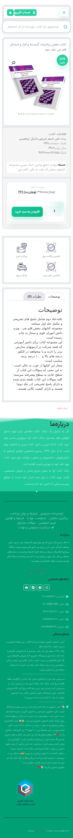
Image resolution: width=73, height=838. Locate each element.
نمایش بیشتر (36, 570)
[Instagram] (47, 587)
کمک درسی (27, 165)
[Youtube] (26, 587)
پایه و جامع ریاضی (45, 165)
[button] (22, 12)
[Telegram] (40, 587)
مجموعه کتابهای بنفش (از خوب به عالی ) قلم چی (37, 167)
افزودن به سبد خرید (27, 211)
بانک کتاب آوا (40, 830)
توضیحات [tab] (54, 296)
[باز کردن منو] (64, 12)
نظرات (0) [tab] (34, 296)
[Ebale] (33, 587)
